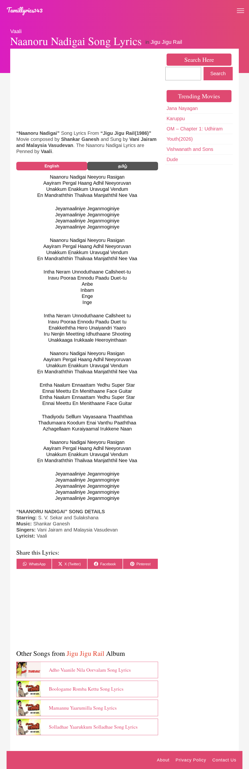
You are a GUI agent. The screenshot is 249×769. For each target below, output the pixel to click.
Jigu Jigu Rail (166, 42)
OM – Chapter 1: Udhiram (195, 128)
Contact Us (224, 760)
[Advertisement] (87, 89)
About (163, 760)
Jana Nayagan (182, 108)
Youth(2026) (180, 139)
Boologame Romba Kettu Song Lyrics (86, 689)
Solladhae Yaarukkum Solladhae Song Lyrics (93, 726)
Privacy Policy (191, 760)
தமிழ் (122, 166)
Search (218, 73)
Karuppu (176, 118)
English (51, 166)
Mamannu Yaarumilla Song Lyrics (83, 708)
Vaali (16, 31)
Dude (172, 159)
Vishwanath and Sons (190, 149)
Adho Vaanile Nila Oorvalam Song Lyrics (90, 670)
